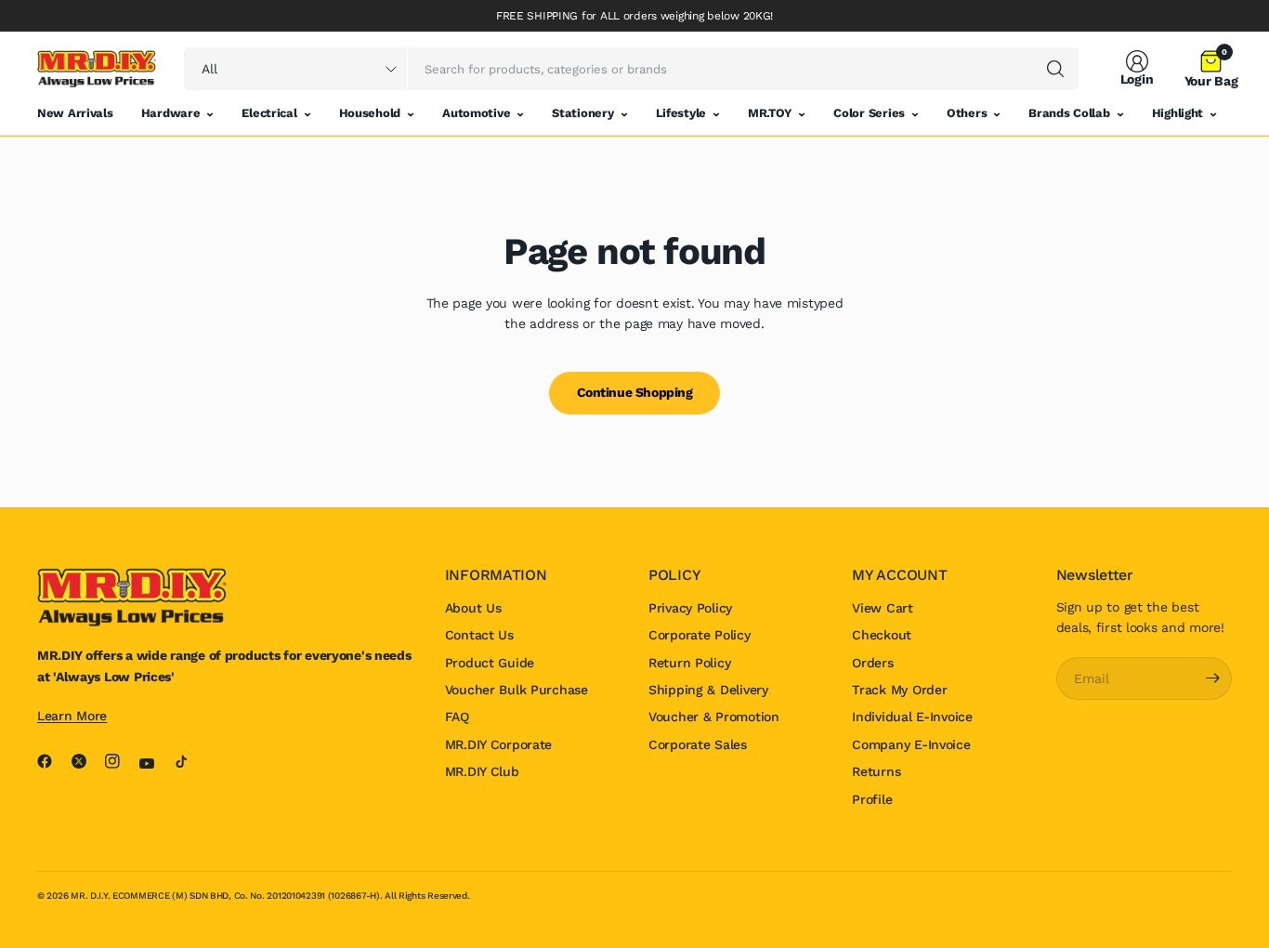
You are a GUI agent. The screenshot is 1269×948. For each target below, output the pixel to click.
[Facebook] (52, 761)
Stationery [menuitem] (582, 113)
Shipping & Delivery (708, 689)
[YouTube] (154, 763)
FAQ (457, 716)
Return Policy (689, 662)
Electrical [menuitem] (269, 113)
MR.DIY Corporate (499, 744)
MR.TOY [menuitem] (769, 113)
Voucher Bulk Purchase (516, 689)
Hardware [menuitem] (171, 113)
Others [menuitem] (967, 113)
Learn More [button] (72, 715)
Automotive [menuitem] (476, 113)
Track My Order (899, 689)
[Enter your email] (1213, 678)
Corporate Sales (697, 744)
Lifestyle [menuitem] (681, 113)
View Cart (882, 607)
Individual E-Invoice (912, 716)
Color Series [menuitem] (869, 113)
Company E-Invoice (911, 744)
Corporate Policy (699, 634)
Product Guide (489, 662)
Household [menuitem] (369, 113)
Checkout (881, 634)
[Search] (1055, 68)
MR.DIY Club (482, 771)
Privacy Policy (690, 607)
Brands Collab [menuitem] (1068, 113)
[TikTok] (188, 761)
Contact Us (479, 634)
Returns (876, 771)
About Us (473, 607)
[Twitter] (86, 761)
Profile (872, 799)
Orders (872, 662)
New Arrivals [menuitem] (75, 113)
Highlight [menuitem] (1177, 113)
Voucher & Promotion (713, 716)
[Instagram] (120, 761)
